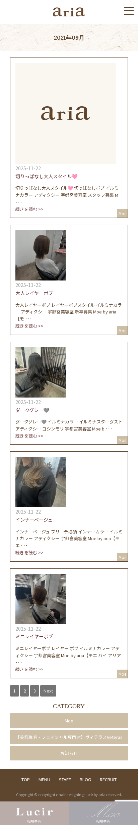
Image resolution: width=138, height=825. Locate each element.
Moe (69, 720)
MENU (44, 779)
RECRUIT (108, 779)
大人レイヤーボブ (34, 292)
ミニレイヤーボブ (34, 636)
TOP (25, 779)
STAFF (69, 779)
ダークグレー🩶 (32, 409)
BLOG (85, 779)
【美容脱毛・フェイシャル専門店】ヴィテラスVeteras (69, 737)
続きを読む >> (29, 209)
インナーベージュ (34, 519)
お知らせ (69, 753)
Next (48, 690)
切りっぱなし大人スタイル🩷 (46, 176)
